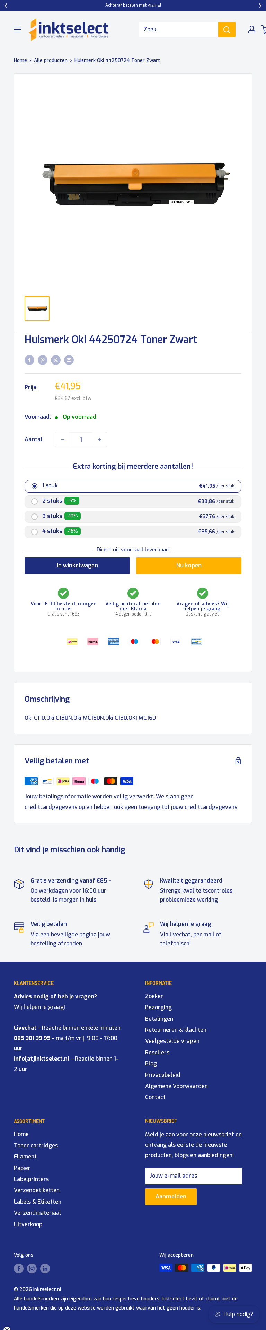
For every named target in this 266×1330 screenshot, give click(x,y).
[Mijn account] (251, 29)
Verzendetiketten (37, 1190)
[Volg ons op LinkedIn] (45, 1268)
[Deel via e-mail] (69, 359)
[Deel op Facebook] (29, 359)
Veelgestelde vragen (172, 1041)
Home (20, 60)
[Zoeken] (227, 29)
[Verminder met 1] (62, 439)
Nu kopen (189, 565)
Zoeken (154, 996)
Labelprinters (31, 1179)
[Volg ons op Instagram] (32, 1268)
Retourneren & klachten (175, 1030)
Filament (25, 1156)
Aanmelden (171, 1196)
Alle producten (51, 60)
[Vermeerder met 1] (99, 439)
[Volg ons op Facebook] (19, 1268)
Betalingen (159, 1018)
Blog (151, 1063)
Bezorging (158, 1007)
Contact (155, 1097)
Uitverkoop (28, 1224)
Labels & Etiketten (37, 1201)
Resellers (157, 1052)
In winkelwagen (77, 565)
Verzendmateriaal (37, 1212)
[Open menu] (17, 29)
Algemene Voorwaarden (176, 1086)
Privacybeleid (162, 1075)
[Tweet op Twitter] (56, 359)
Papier (22, 1168)
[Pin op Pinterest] (42, 359)
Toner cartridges (36, 1145)
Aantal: (34, 439)
